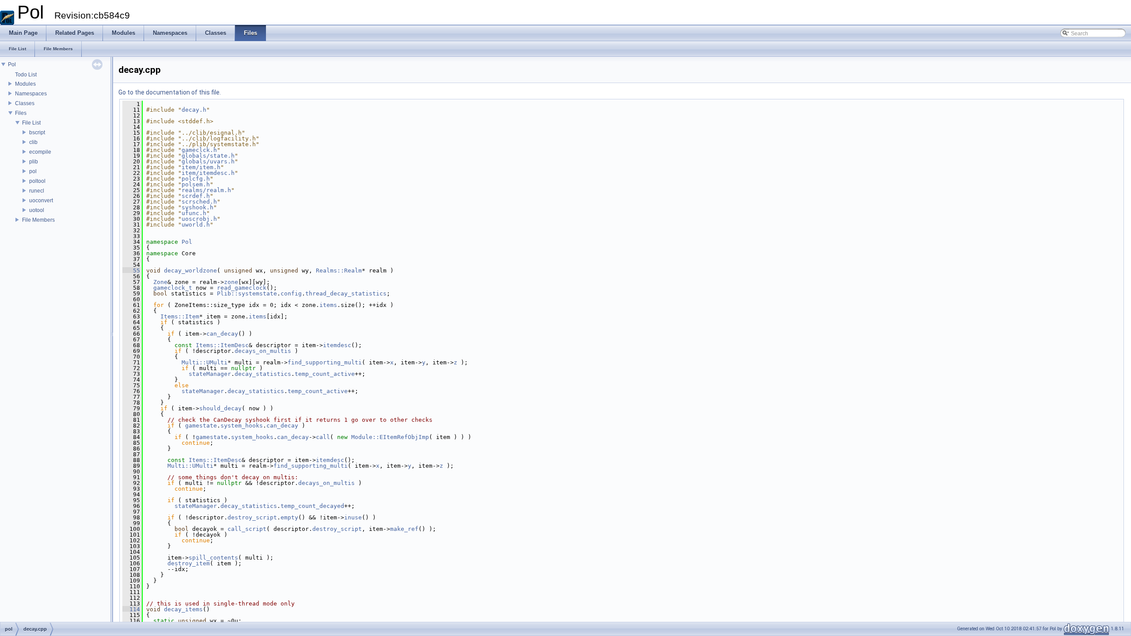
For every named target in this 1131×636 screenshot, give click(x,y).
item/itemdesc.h (208, 173)
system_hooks (241, 425)
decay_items (183, 609)
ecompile (40, 152)
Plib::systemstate (247, 293)
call (323, 437)
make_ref (404, 529)
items (328, 305)
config (291, 293)
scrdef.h (196, 196)
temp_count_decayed (312, 506)
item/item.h (201, 167)
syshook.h (197, 207)
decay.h (194, 109)
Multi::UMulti (205, 362)
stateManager (210, 374)
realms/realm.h (206, 190)
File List (31, 123)
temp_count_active (325, 374)
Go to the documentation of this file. (169, 92)
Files (21, 113)
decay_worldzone (190, 270)
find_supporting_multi (325, 362)
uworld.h (196, 224)
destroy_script (252, 517)
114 (131, 609)
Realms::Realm (339, 270)
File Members (38, 220)
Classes (24, 103)
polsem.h (196, 184)
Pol (12, 64)
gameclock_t (172, 287)
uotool (36, 210)
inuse (353, 517)
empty (289, 517)
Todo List (26, 75)
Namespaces (31, 94)
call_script (247, 529)
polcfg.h (196, 178)
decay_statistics (263, 374)
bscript (37, 132)
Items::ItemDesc (222, 345)
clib (33, 142)
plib (33, 162)
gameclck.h (199, 150)
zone (231, 282)
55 (131, 270)
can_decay (222, 333)
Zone (160, 282)
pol (33, 171)
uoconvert (41, 200)
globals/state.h (208, 155)
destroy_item (188, 563)
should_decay (220, 408)
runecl (36, 191)
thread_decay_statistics (346, 293)
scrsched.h (199, 201)
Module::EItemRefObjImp (390, 437)
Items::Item (179, 316)
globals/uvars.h (208, 161)
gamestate (201, 425)
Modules (25, 84)
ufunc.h (194, 213)
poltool (37, 181)
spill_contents (213, 557)
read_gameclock (241, 287)
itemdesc (337, 345)
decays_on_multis (263, 351)
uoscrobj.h (199, 219)
